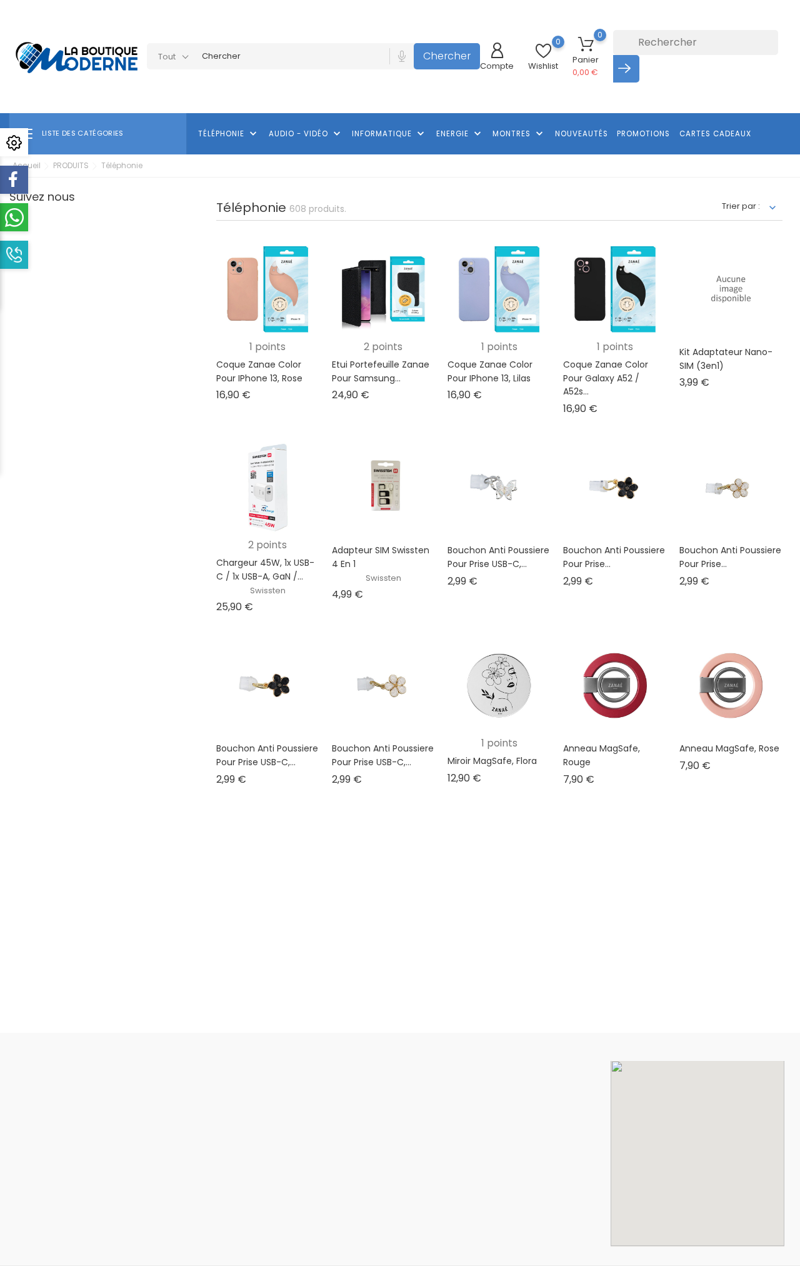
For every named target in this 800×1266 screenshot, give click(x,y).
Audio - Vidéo (306, 134)
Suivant (758, 823)
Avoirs (485, 1130)
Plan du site (363, 1224)
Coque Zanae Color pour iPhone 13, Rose (259, 371)
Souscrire (596, 994)
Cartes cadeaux (715, 134)
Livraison (357, 1092)
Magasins (359, 1242)
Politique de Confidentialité (394, 1186)
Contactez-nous (373, 1205)
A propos (359, 1149)
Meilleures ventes (243, 1130)
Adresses (491, 1149)
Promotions (643, 134)
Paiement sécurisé (378, 1167)
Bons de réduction (509, 1167)
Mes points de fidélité (515, 1206)
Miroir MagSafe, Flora (492, 761)
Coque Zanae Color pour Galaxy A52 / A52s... (605, 378)
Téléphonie (228, 134)
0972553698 (48, 1214)
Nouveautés (581, 134)
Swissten (268, 590)
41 (700, 824)
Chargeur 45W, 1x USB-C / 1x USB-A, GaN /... (265, 569)
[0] (543, 51)
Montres (519, 134)
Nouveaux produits (246, 1111)
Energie (460, 134)
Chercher (447, 56)
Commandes (499, 1111)
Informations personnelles (525, 1092)
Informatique (389, 134)
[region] (697, 1154)
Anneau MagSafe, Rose (729, 748)
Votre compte (508, 1067)
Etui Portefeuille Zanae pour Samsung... (380, 371)
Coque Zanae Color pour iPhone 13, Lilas (490, 371)
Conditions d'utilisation (385, 1130)
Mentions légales (374, 1111)
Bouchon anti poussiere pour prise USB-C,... (498, 557)
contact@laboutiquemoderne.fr (91, 1233)
